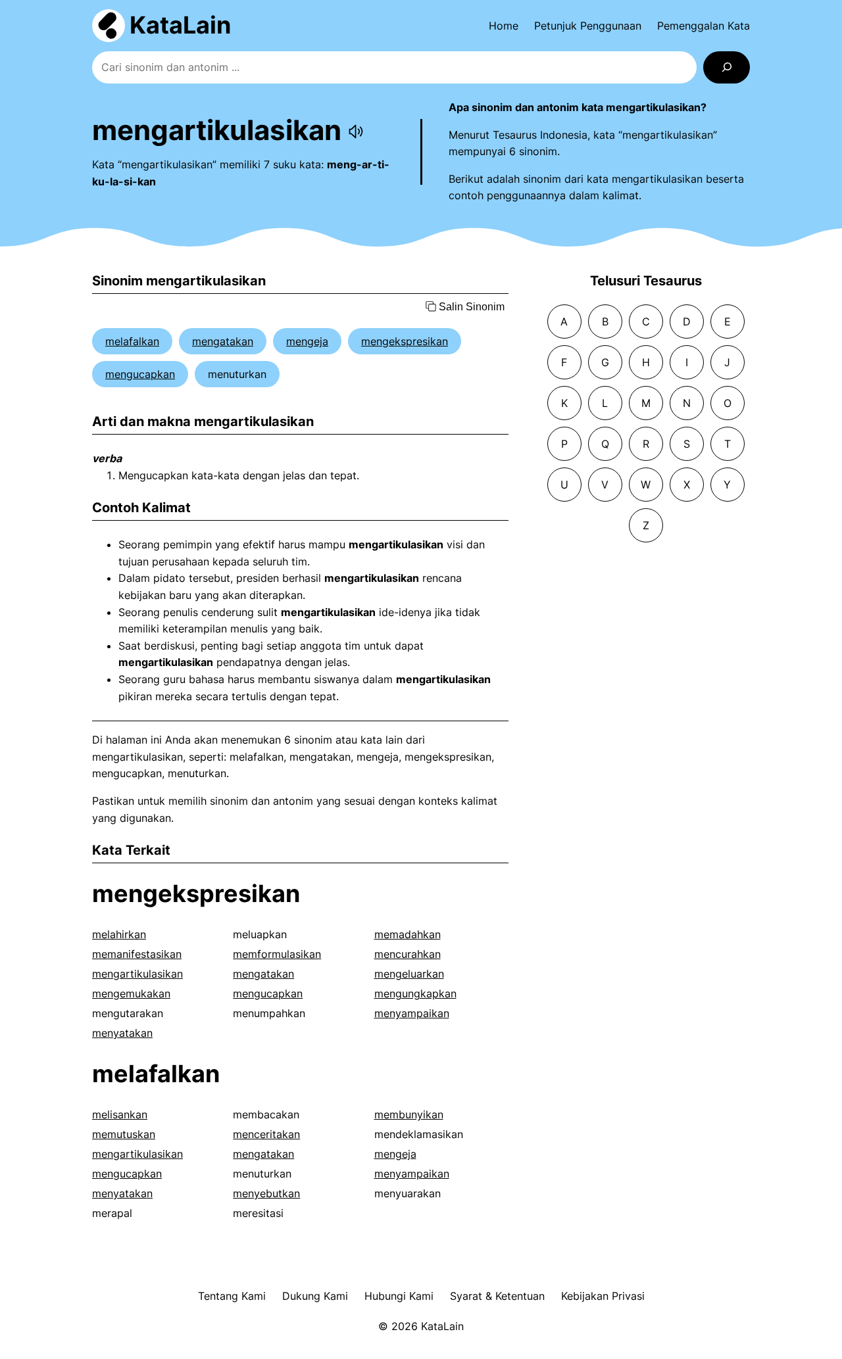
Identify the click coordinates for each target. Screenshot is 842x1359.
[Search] (726, 67)
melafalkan (132, 341)
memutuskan (123, 1134)
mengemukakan (131, 993)
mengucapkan (140, 374)
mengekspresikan (404, 341)
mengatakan (222, 341)
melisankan (119, 1114)
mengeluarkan (409, 973)
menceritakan (266, 1134)
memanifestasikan (137, 954)
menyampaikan (411, 1013)
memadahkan (407, 934)
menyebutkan (266, 1193)
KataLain (180, 25)
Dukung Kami (315, 1295)
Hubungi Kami (398, 1295)
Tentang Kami (232, 1295)
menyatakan (122, 1032)
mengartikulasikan (137, 973)
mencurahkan (407, 954)
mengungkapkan (415, 993)
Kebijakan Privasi (603, 1295)
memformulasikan (277, 954)
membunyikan (408, 1114)
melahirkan (119, 934)
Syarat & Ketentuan (497, 1295)
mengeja (307, 341)
